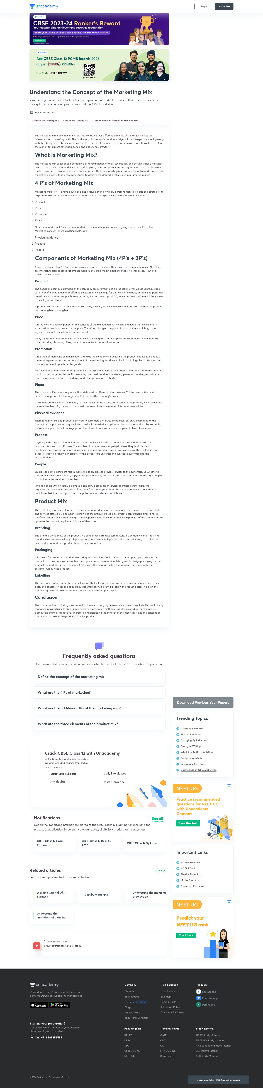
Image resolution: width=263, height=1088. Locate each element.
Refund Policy (168, 1001)
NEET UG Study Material (210, 1040)
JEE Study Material (207, 1050)
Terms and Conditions (137, 1017)
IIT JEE (128, 1035)
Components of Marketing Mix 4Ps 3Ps (115, 120)
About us (130, 991)
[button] (60, 794)
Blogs (128, 1007)
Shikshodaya (132, 996)
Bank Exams (167, 1056)
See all (157, 818)
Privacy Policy (132, 1012)
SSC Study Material (207, 1056)
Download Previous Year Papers (203, 702)
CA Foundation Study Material (213, 1045)
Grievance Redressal (172, 1012)
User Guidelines (170, 991)
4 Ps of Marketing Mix (76, 120)
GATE (163, 1035)
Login (204, 6)
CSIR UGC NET (133, 1050)
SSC (126, 1045)
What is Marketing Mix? (46, 120)
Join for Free (224, 6)
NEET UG (129, 1056)
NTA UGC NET (168, 1050)
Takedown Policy (170, 1007)
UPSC (127, 1040)
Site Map (166, 996)
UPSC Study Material (208, 1035)
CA (162, 1045)
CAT (162, 1040)
